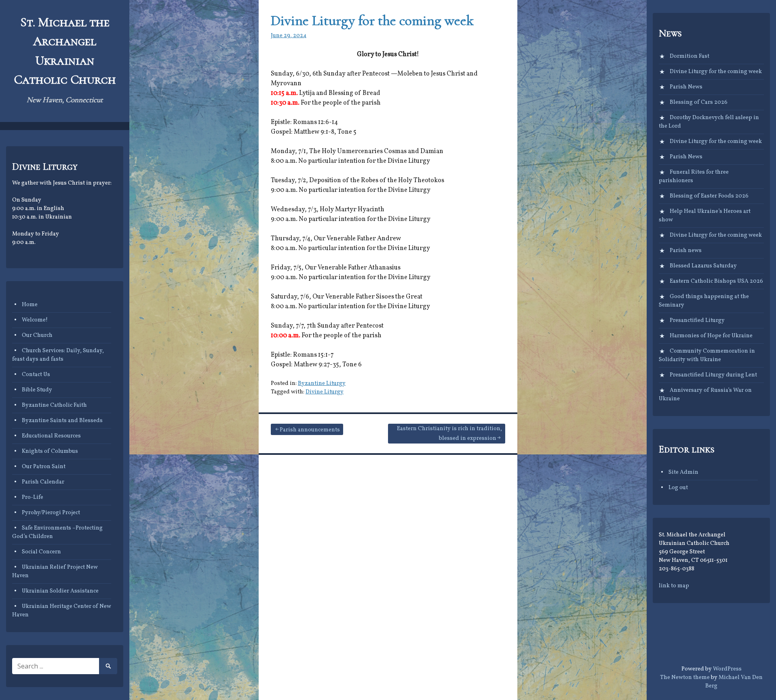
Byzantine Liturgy (322, 383)
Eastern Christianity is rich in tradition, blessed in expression (449, 433)
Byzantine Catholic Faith (54, 405)
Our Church (37, 335)
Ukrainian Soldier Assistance (60, 591)
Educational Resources (51, 436)
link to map (674, 586)
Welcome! (35, 320)
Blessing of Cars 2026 (699, 102)
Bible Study (37, 390)
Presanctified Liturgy (697, 320)
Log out (678, 488)
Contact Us (36, 374)
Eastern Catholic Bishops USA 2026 (716, 281)
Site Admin (683, 472)
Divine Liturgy (325, 392)
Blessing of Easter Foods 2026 (709, 196)
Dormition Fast (689, 56)
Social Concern (41, 552)
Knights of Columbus (50, 451)
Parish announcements (310, 430)
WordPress (727, 669)
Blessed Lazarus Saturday (703, 266)
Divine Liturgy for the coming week (372, 20)
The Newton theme (685, 677)
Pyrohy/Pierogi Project (51, 513)
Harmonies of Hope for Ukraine (711, 336)
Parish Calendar (43, 482)
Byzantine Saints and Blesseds (62, 421)
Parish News (686, 87)
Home (30, 305)
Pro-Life (32, 497)
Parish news (686, 250)
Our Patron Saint (43, 467)
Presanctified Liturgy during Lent (713, 375)
